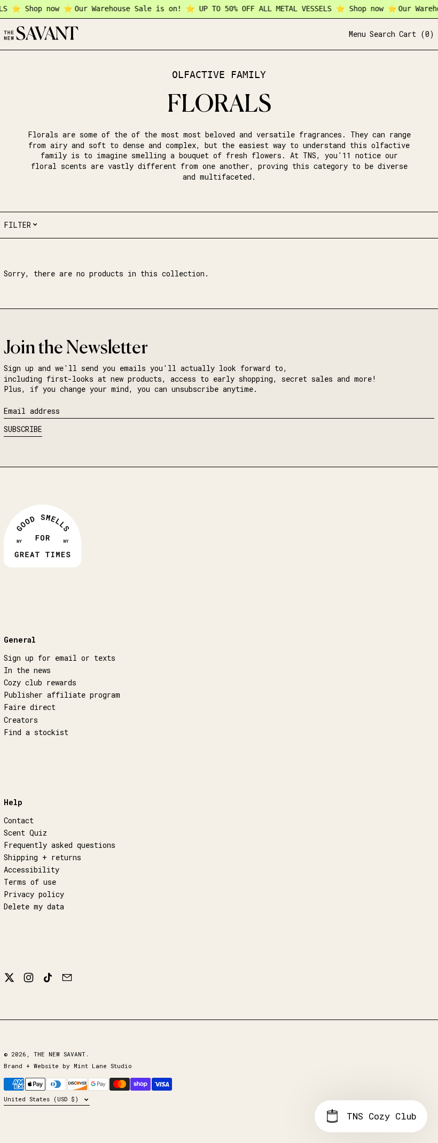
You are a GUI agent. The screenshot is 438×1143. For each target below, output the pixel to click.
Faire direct (30, 707)
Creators (21, 720)
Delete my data (34, 906)
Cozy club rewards (40, 682)
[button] (382, 34)
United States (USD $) (43, 1099)
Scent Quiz (25, 833)
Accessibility (31, 869)
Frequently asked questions (59, 845)
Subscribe (23, 429)
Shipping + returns (42, 857)
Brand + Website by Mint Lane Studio (68, 1066)
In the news (27, 670)
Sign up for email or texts (59, 658)
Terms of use (30, 882)
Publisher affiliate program (62, 695)
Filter (17, 225)
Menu (357, 34)
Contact (19, 820)
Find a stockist (36, 732)
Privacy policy (34, 894)
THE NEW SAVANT (59, 1054)
